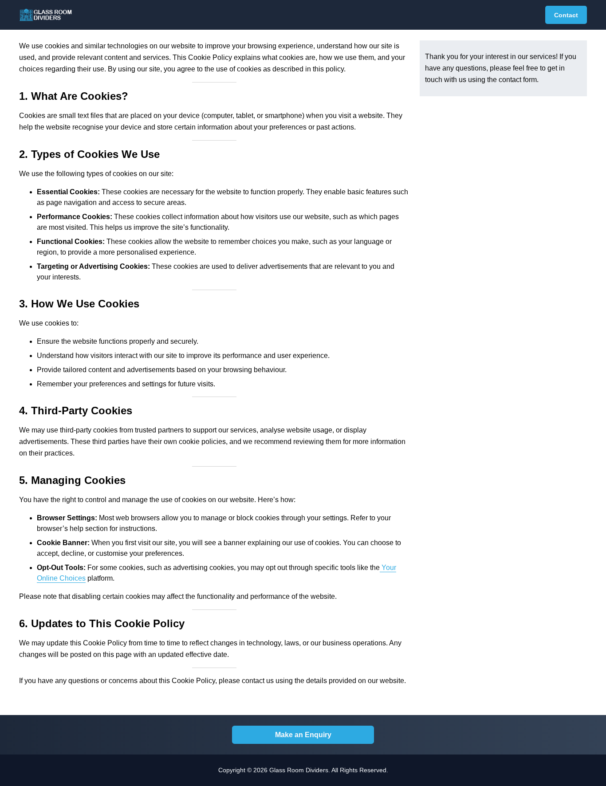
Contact (566, 15)
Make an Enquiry (303, 735)
